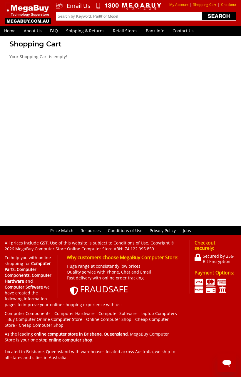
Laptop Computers (158, 313)
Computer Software (117, 313)
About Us (33, 30)
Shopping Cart (204, 4)
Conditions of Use (125, 230)
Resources (91, 230)
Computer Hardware (74, 313)
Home (10, 30)
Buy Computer (21, 319)
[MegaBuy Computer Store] (28, 16)
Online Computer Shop (108, 319)
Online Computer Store (59, 319)
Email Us (79, 6)
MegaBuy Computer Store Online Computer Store (64, 249)
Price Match (61, 230)
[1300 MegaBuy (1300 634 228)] (128, 6)
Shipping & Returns (85, 30)
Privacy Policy (163, 230)
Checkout (228, 4)
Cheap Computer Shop (41, 325)
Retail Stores (125, 30)
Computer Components (28, 313)
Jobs (187, 230)
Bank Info (155, 30)
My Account (178, 4)
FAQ (54, 30)
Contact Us (183, 30)
